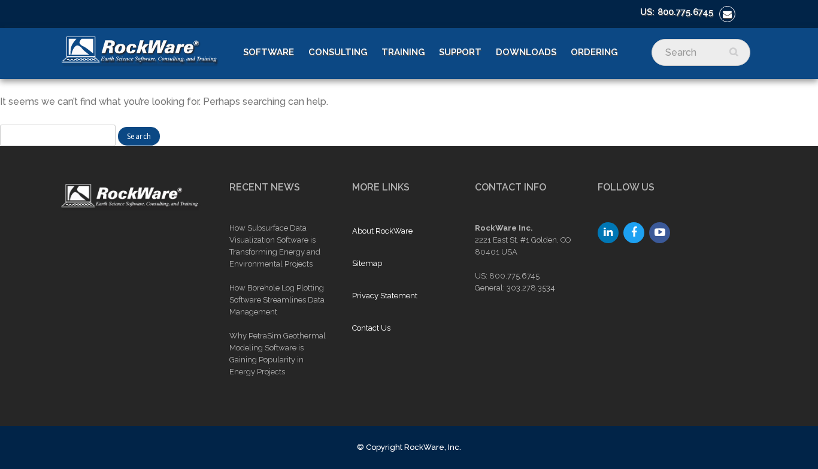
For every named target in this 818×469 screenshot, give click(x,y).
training (403, 52)
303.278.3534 (531, 287)
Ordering (594, 52)
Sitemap (367, 263)
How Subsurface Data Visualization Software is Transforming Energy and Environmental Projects (274, 245)
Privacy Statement (384, 295)
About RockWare (382, 230)
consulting (337, 52)
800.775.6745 (685, 12)
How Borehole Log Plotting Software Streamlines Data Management (277, 299)
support (460, 52)
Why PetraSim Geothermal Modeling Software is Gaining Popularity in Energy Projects (277, 353)
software (268, 52)
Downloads (526, 52)
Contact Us (371, 327)
